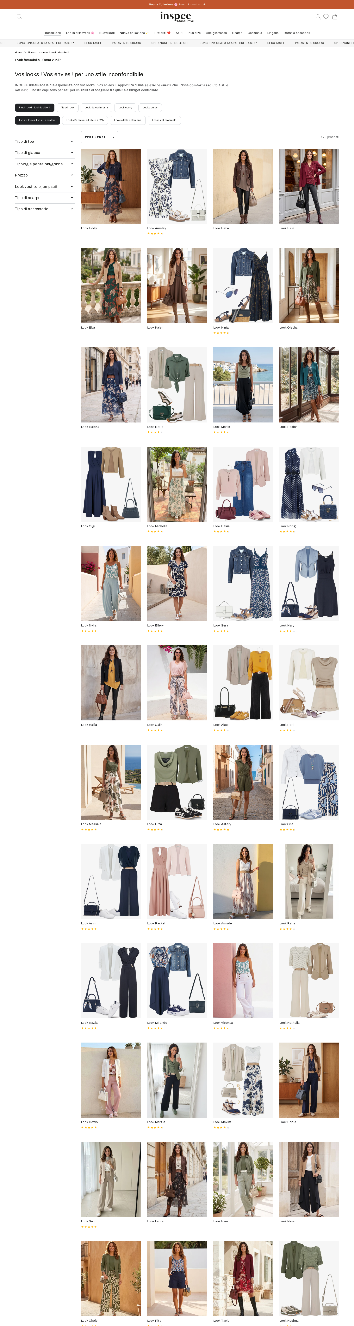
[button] (19, 16)
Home (19, 52)
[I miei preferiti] (326, 16)
